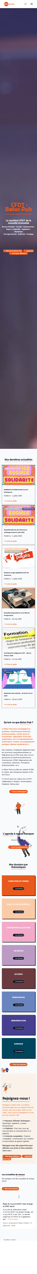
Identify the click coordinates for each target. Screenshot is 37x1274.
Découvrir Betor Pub (14, 251)
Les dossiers (19, 888)
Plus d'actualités (11, 1189)
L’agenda (29, 251)
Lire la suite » (13, 1219)
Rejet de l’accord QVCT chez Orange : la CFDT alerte (18, 1205)
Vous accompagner (19, 792)
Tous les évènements (19, 847)
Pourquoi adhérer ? (19, 253)
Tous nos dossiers (19, 1064)
